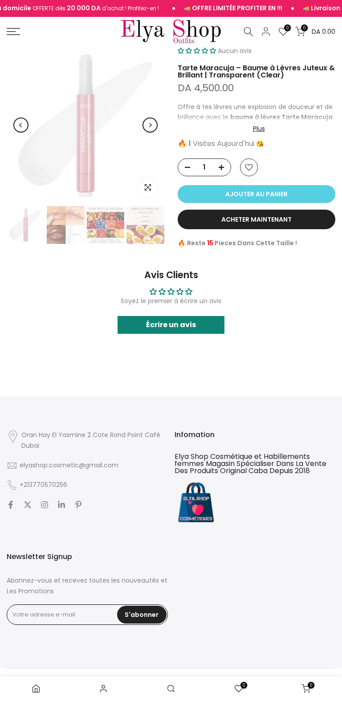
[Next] (150, 125)
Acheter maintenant (256, 219)
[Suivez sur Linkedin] (61, 504)
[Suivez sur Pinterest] (78, 504)
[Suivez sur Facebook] (11, 504)
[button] (197, 50)
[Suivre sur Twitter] (28, 504)
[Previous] (20, 125)
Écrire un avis (171, 325)
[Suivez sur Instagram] (45, 504)
